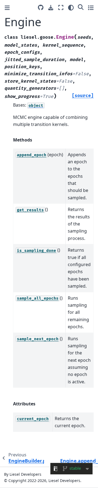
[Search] (81, 6)
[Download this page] (51, 7)
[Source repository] (41, 7)
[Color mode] (71, 7)
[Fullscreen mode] (61, 7)
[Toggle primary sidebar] (7, 8)
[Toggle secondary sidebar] (91, 7)
